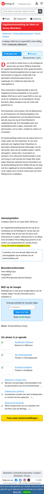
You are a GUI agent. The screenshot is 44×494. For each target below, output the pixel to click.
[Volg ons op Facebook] (16, 480)
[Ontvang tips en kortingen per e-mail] (29, 480)
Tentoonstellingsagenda (23, 33)
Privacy (27, 476)
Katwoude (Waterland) (17, 44)
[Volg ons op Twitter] (20, 480)
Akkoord (26, 492)
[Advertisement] (22, 197)
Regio (7, 19)
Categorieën (21, 19)
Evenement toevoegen (22, 473)
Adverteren (7, 473)
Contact (37, 473)
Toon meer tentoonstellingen (22, 418)
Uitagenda (36, 19)
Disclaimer (18, 476)
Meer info (17, 492)
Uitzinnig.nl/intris (10, 483)
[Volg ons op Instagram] (24, 480)
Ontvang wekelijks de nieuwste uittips (22, 303)
